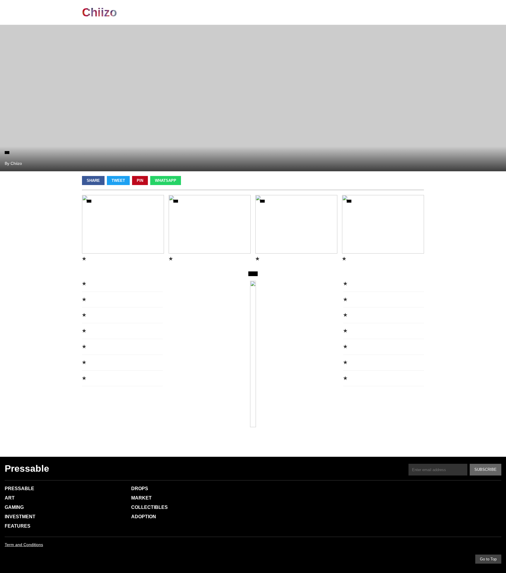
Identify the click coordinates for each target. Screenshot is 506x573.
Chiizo (99, 12)
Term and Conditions (24, 544)
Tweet (118, 180)
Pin (140, 180)
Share (93, 180)
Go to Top (488, 559)
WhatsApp (165, 180)
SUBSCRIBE (485, 469)
